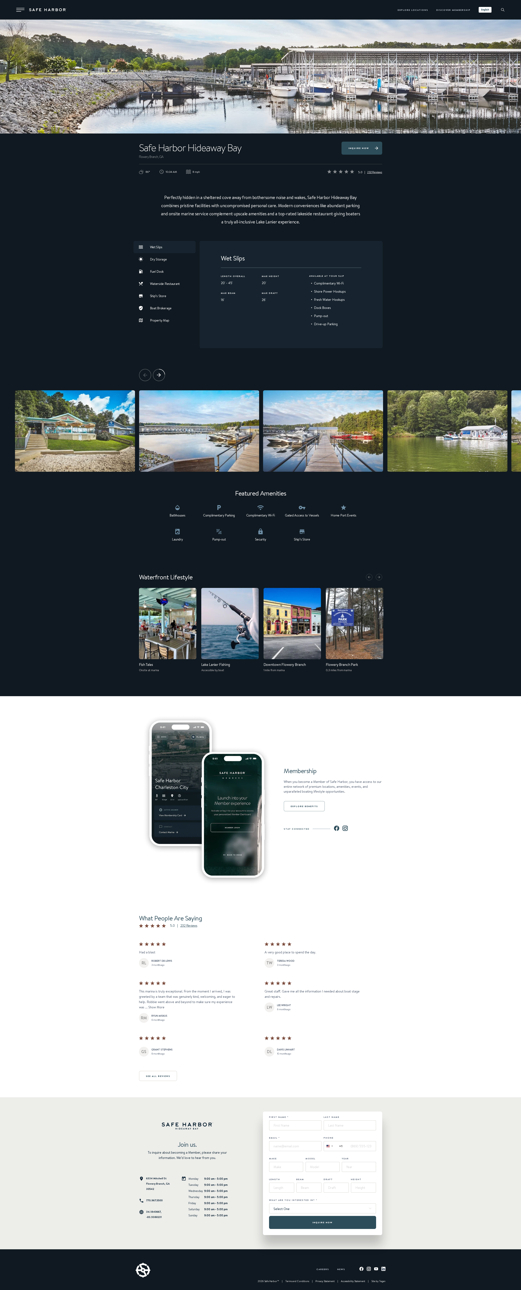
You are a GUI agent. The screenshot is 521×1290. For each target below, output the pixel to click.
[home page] (48, 9)
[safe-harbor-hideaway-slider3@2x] (323, 431)
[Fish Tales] (167, 633)
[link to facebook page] (361, 1269)
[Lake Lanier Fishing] (230, 633)
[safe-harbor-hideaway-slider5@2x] (75, 431)
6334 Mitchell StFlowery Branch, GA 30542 (158, 1183)
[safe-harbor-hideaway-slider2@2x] (447, 431)
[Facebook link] (336, 829)
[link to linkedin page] (383, 1269)
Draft (328, 1179)
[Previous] (145, 375)
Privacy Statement (325, 1281)
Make (273, 1158)
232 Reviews (374, 172)
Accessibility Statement (353, 1281)
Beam (300, 1179)
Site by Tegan (378, 1281)
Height (356, 1179)
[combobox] (485, 10)
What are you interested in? (293, 1200)
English (485, 9)
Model (310, 1158)
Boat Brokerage (161, 308)
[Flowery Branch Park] (354, 633)
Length (274, 1179)
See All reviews (158, 1076)
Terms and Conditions (297, 1281)
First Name (279, 1117)
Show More (156, 1007)
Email (274, 1138)
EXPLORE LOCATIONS (413, 9)
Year (345, 1158)
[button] (20, 10)
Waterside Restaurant (165, 283)
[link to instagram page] (369, 1269)
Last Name (331, 1117)
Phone (329, 1138)
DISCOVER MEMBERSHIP (453, 9)
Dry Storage (158, 259)
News (341, 1269)
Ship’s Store (158, 296)
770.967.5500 (154, 1200)
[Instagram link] (345, 829)
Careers (322, 1269)
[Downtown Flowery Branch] (292, 633)
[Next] (159, 375)
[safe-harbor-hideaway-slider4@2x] (199, 431)
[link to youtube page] (376, 1269)
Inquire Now (358, 148)
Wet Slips (156, 247)
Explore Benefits (304, 806)
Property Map (159, 320)
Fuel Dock (157, 271)
